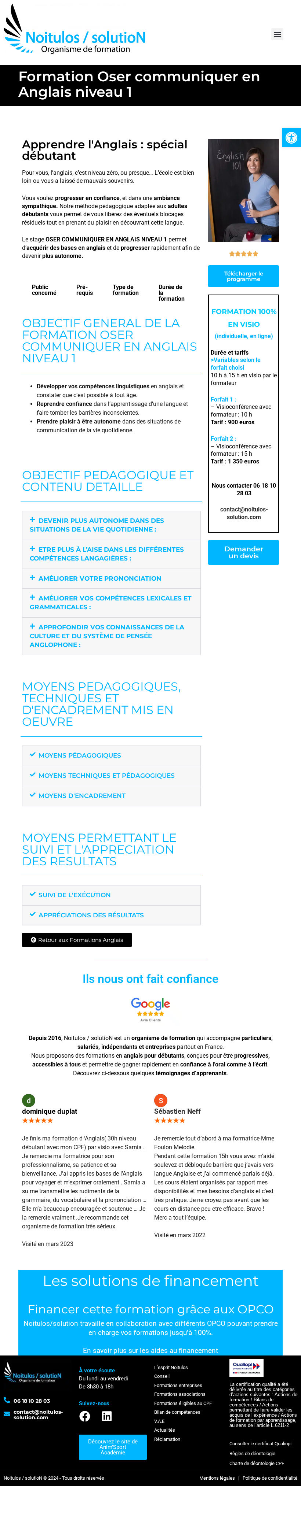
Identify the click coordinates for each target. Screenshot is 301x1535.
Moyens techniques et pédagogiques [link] (107, 775)
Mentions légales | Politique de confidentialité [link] (248, 1478)
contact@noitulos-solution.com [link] (244, 513)
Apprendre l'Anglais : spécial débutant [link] (105, 150)
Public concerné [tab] (44, 290)
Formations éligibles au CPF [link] (183, 1403)
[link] (291, 137)
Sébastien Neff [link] (177, 1111)
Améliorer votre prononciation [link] (100, 578)
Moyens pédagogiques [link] (80, 755)
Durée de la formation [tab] (172, 293)
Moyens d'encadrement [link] (82, 795)
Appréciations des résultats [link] (91, 915)
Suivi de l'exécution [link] (75, 895)
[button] (277, 34)
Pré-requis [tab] (84, 290)
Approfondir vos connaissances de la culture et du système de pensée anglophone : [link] (107, 636)
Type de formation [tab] (126, 290)
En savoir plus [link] (105, 1351)
